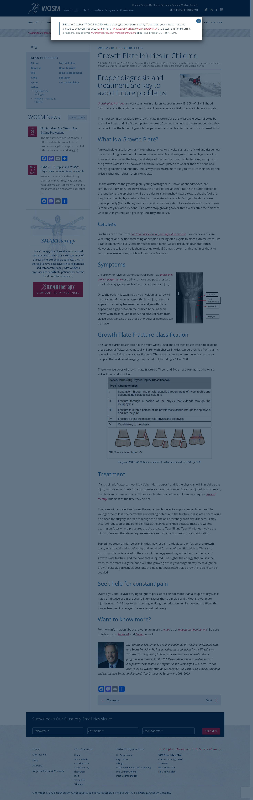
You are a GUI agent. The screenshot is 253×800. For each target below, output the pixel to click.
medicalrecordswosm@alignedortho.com (135, 28)
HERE (99, 28)
